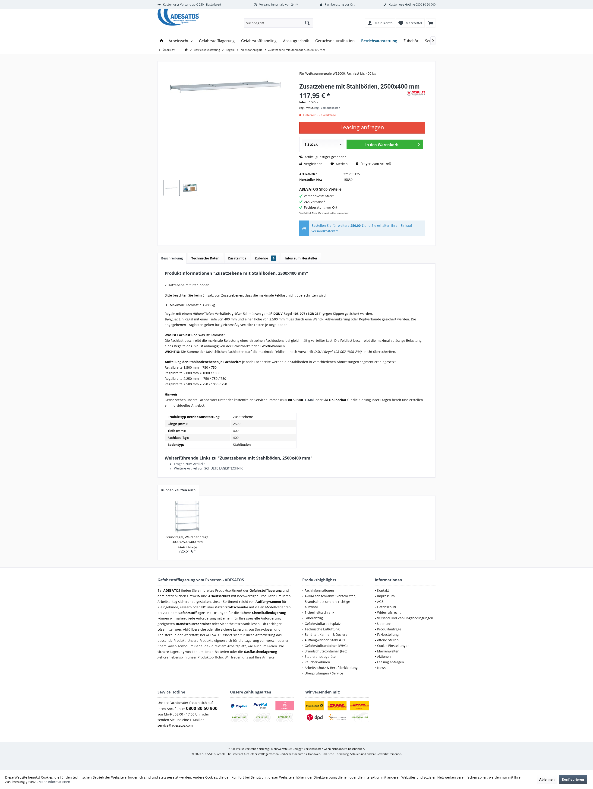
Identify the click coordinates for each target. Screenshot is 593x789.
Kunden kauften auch (178, 490)
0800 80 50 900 (425, 4)
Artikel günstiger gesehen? (325, 157)
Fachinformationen (319, 590)
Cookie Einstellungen (393, 645)
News (381, 667)
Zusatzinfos (237, 258)
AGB (380, 601)
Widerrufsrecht (389, 612)
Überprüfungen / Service (324, 673)
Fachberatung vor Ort (340, 4)
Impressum (386, 596)
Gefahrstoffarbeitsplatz (323, 623)
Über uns (384, 623)
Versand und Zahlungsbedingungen (405, 618)
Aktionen (384, 656)
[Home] (161, 41)
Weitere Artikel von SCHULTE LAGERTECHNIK (208, 468)
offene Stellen (388, 640)
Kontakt (383, 590)
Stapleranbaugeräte (320, 656)
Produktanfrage (389, 629)
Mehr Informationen (54, 781)
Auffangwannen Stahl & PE (325, 640)
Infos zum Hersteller (301, 258)
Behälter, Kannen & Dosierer (327, 634)
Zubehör (264, 258)
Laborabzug (314, 618)
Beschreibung (172, 258)
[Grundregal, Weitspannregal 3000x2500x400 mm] (187, 516)
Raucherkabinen (317, 662)
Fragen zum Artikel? (375, 163)
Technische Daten (205, 258)
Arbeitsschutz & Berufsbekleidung (331, 667)
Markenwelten (388, 651)
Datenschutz (387, 607)
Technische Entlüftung (322, 629)
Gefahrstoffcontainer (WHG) (326, 645)
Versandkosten (313, 749)
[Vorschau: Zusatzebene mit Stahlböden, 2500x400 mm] (172, 188)
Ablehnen (547, 779)
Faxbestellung (388, 634)
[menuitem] (430, 23)
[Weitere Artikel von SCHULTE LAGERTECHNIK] (416, 93)
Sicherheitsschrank (319, 612)
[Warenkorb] (430, 23)
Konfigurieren (573, 779)
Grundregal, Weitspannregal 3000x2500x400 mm (187, 539)
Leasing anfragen (390, 662)
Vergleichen (312, 164)
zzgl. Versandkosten (327, 108)
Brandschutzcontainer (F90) (326, 651)
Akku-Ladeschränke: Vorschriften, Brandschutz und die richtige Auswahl (330, 601)
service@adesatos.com (175, 725)
